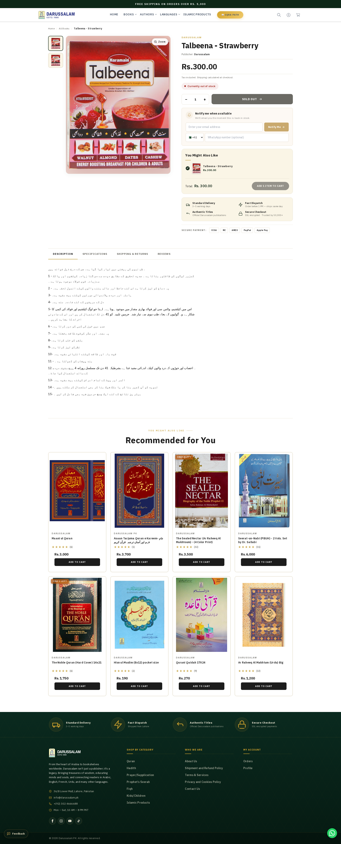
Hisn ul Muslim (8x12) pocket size (136, 662)
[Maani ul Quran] (77, 490)
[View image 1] (55, 43)
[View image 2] (55, 60)
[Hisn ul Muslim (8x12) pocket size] (139, 615)
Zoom (161, 41)
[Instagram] (61, 820)
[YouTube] (69, 820)
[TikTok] (78, 820)
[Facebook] (52, 820)
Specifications (94, 254)
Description (63, 254)
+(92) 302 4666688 (66, 803)
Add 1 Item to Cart (270, 185)
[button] (298, 15)
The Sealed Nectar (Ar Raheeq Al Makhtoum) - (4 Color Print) (198, 540)
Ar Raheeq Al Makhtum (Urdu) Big (260, 662)
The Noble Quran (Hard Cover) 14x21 (77, 662)
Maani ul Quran (62, 538)
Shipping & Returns (132, 254)
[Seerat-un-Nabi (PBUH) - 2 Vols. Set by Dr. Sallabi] (263, 490)
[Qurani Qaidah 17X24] (201, 615)
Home (51, 28)
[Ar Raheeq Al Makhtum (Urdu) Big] (263, 615)
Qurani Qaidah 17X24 (190, 662)
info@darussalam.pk (66, 797)
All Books (64, 28)
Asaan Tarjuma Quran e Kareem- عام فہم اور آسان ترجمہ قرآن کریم (138, 540)
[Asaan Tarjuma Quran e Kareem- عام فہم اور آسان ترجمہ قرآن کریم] (139, 490)
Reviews (164, 254)
